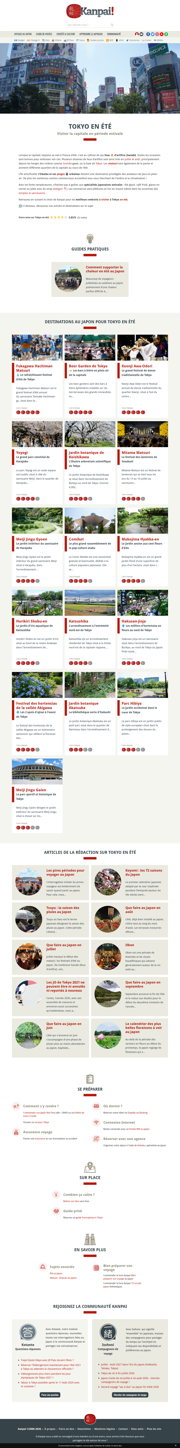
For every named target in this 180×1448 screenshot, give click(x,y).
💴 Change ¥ (33, 40)
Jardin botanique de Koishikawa (86, 455)
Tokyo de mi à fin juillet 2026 (117, 1373)
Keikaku (141, 1145)
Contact (123, 1428)
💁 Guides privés (95, 40)
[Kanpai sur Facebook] (148, 34)
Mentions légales (104, 1428)
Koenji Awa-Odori (137, 366)
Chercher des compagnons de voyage (130, 1395)
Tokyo (99, 163)
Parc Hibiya (132, 703)
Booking (143, 1112)
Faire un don (66, 1428)
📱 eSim (119, 40)
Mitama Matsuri (136, 453)
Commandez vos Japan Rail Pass (39, 1112)
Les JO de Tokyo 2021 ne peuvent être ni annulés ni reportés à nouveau (65, 986)
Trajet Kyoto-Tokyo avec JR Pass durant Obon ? (47, 1360)
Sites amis (137, 1428)
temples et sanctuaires (32, 193)
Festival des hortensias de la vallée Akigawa (36, 705)
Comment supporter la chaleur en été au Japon (105, 269)
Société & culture (66, 34)
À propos (49, 1428)
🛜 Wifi (109, 40)
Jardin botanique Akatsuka (84, 705)
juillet (128, 159)
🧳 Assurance (133, 40)
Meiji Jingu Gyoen (31, 539)
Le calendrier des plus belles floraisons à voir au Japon (143, 1028)
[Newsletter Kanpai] (141, 34)
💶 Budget (19, 40)
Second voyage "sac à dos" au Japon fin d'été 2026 (130, 1387)
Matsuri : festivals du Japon (63, 1277)
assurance (40, 1138)
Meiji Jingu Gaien (31, 790)
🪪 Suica (80, 40)
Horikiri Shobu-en (31, 621)
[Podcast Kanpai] (166, 34)
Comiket (76, 539)
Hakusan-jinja (134, 621)
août (137, 159)
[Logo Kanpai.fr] (90, 11)
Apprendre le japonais (91, 34)
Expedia (132, 1112)
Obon (129, 945)
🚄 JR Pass (69, 40)
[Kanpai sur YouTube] (162, 34)
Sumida (67, 163)
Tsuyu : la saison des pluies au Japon (62, 910)
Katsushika (78, 621)
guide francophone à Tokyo (89, 1217)
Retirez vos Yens (71, 1201)
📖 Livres (146, 40)
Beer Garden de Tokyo (88, 366)
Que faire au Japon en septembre (142, 984)
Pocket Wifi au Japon (139, 1129)
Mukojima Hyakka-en (140, 539)
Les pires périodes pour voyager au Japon (65, 872)
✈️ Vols (45, 40)
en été (123, 199)
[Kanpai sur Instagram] (157, 34)
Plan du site (154, 1428)
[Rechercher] (112, 24)
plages (61, 174)
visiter (105, 199)
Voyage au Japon (23, 34)
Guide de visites (44, 34)
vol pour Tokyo (42, 1122)
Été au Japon (56, 1273)
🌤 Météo (158, 40)
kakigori (58, 188)
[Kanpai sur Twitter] (153, 34)
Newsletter (84, 1428)
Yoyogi (22, 453)
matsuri (112, 163)
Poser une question (49, 1395)
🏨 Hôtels (56, 40)
